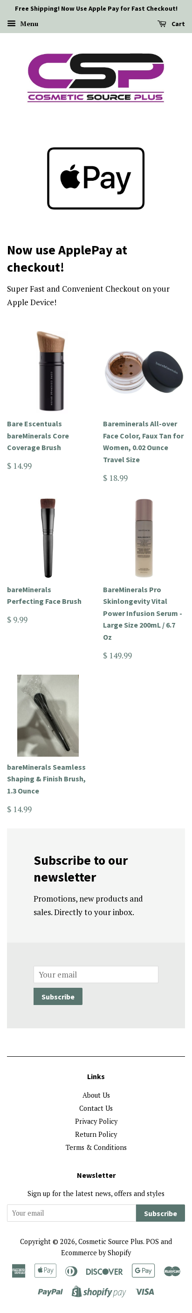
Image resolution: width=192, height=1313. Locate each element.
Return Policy (96, 1134)
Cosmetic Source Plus (110, 1241)
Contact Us (96, 1108)
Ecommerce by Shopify (96, 1252)
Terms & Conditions (96, 1147)
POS (152, 1241)
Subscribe (58, 996)
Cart (177, 24)
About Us (96, 1095)
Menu (28, 23)
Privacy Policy (96, 1121)
